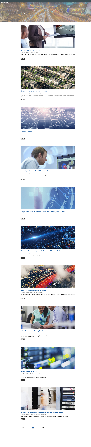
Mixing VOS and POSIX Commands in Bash (33, 290)
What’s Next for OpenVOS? (28, 371)
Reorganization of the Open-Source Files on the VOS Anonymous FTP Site (43, 212)
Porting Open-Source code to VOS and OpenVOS (35, 171)
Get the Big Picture (26, 132)
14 (40, 427)
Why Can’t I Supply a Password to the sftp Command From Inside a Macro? (43, 412)
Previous (22, 427)
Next (43, 427)
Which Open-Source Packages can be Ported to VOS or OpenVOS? (40, 251)
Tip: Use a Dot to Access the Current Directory (34, 91)
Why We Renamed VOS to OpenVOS (31, 50)
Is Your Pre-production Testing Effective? (33, 331)
